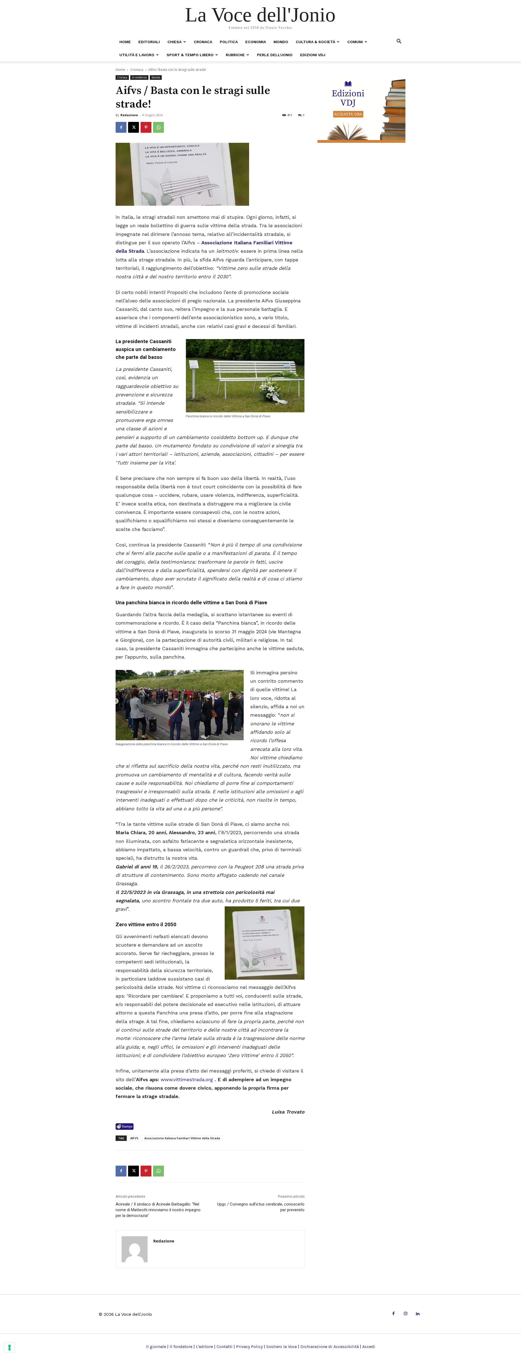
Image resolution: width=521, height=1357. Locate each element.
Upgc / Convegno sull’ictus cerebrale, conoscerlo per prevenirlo (260, 1207)
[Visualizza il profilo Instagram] (405, 1314)
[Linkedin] (417, 1314)
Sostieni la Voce (281, 1346)
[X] (133, 127)
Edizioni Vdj (312, 55)
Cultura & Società (315, 42)
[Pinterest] (146, 127)
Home (125, 42)
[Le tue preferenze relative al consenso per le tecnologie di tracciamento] (9, 1347)
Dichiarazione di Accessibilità (329, 1346)
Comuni (355, 42)
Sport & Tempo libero (190, 55)
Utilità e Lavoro (136, 55)
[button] (398, 42)
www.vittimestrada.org (187, 1079)
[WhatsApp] (158, 127)
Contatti (225, 1346)
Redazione (129, 115)
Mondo (281, 42)
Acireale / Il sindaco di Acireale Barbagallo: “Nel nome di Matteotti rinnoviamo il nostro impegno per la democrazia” (158, 1210)
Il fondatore (181, 1346)
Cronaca (203, 42)
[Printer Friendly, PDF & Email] (125, 1126)
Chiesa (174, 42)
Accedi (368, 1346)
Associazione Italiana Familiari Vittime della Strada (182, 1138)
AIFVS (134, 1138)
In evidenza (139, 77)
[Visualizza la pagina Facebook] (121, 127)
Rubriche (235, 55)
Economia (255, 42)
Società (155, 77)
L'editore (204, 1346)
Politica (229, 42)
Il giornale (156, 1346)
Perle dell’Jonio (275, 55)
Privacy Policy (249, 1346)
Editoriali (149, 42)
